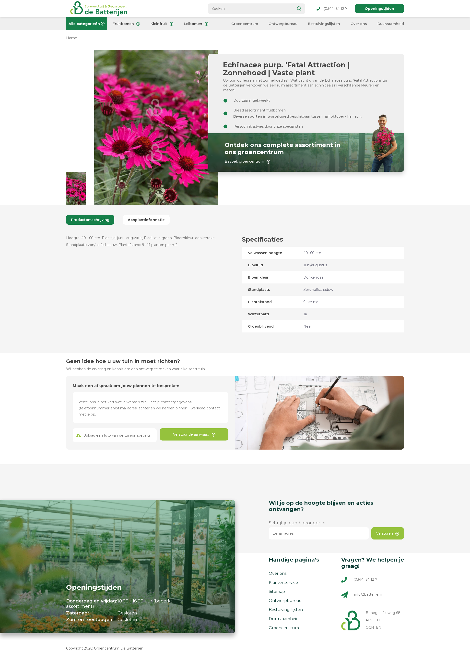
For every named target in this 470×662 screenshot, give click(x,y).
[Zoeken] (299, 8)
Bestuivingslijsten (324, 24)
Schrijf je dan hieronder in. (297, 523)
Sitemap (277, 591)
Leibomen (193, 24)
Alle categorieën (84, 24)
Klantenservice (283, 582)
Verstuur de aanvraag (191, 434)
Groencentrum (244, 24)
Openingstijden (379, 8)
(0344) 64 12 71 (336, 8)
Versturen (384, 533)
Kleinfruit (159, 24)
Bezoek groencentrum (244, 161)
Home (71, 38)
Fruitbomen (123, 24)
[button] (76, 188)
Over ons (359, 24)
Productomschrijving (90, 220)
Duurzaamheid (390, 24)
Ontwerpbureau (283, 24)
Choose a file (115, 435)
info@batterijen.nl (369, 594)
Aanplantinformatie (146, 220)
